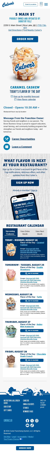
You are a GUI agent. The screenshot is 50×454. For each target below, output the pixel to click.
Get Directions (15, 30)
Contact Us (8, 420)
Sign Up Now (25, 182)
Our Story (7, 406)
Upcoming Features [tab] (10, 232)
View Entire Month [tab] (25, 232)
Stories (26, 407)
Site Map (7, 437)
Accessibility (22, 437)
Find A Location (30, 4)
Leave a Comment (22, 146)
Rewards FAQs (28, 411)
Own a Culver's (28, 404)
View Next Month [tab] (40, 232)
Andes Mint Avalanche (31, 325)
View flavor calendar (26, 99)
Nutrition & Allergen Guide (12, 401)
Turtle (39, 297)
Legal (14, 437)
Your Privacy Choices (11, 439)
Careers (26, 400)
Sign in (34, 190)
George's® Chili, (32, 249)
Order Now (25, 39)
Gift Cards (8, 410)
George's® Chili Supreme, (30, 250)
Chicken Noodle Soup (28, 252)
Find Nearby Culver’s (32, 30)
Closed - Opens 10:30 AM (20, 107)
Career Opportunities (23, 139)
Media (30, 437)
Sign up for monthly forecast (26, 96)
